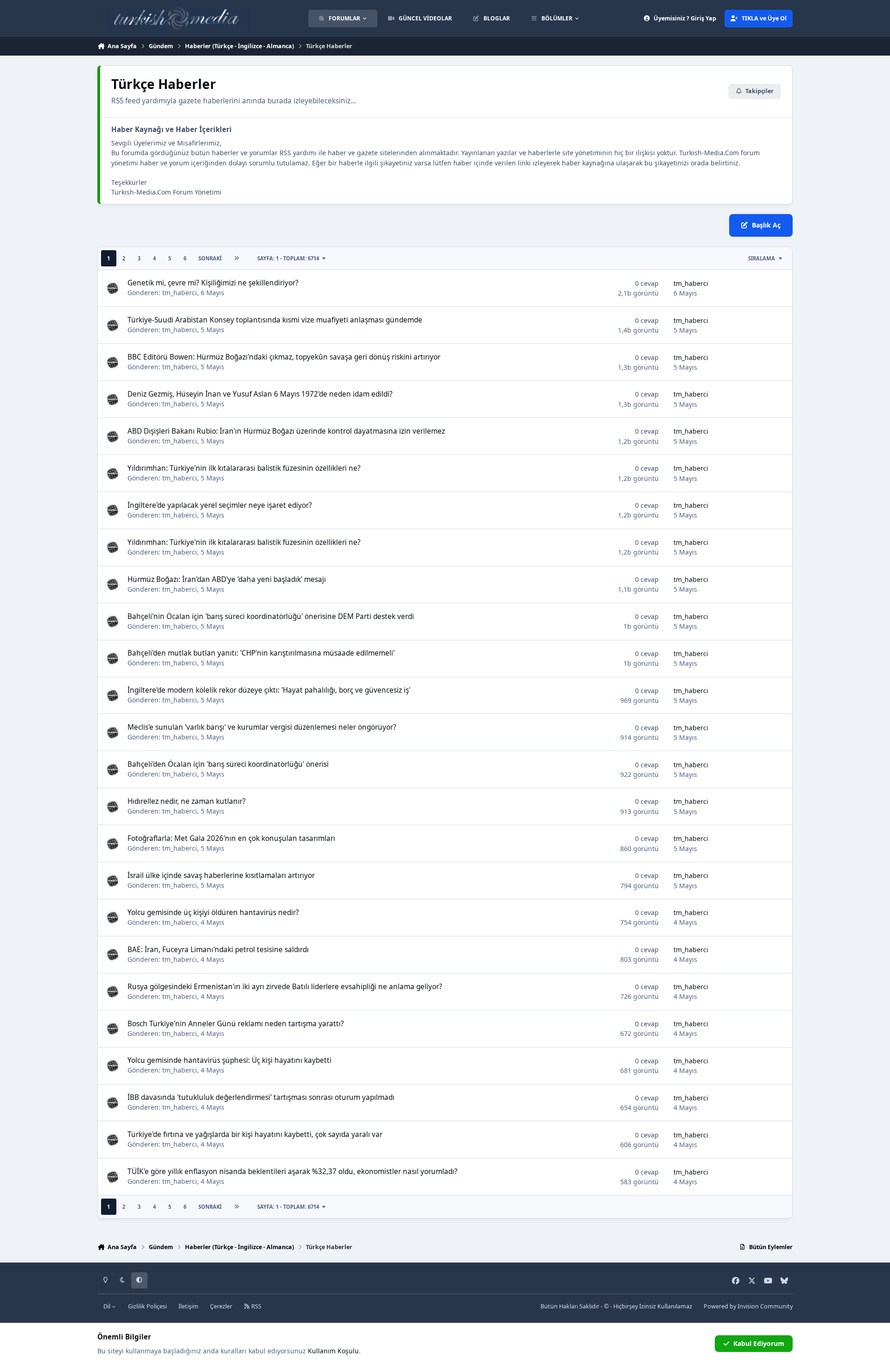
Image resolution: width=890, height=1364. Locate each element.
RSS (255, 1306)
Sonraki (210, 258)
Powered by (748, 1306)
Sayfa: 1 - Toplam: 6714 (288, 258)
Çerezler (221, 1306)
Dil (107, 1306)
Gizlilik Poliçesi (147, 1306)
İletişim (188, 1306)
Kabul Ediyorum (758, 1343)
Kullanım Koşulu (333, 1350)
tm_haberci (179, 292)
